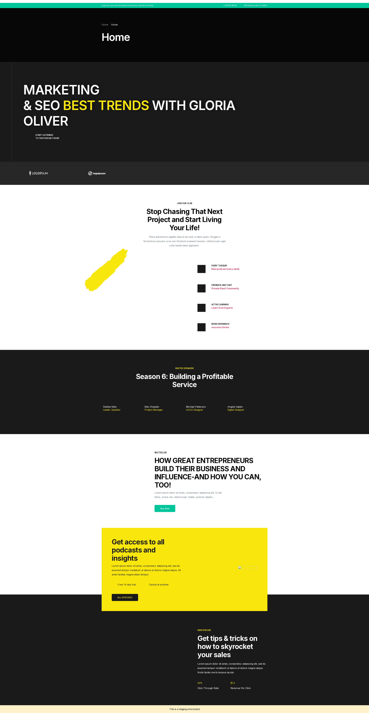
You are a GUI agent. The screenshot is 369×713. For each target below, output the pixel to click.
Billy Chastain (152, 406)
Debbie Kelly (110, 406)
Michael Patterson (196, 406)
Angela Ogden (235, 406)
